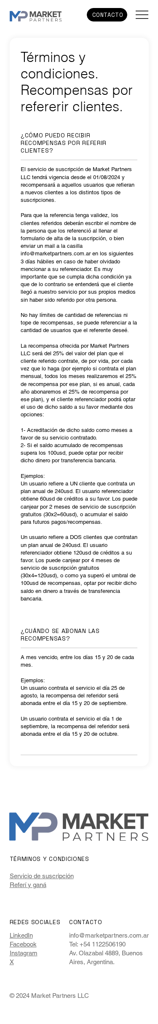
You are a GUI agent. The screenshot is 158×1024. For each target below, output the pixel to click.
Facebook (23, 944)
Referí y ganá (28, 884)
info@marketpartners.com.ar (56, 253)
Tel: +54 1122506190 (97, 944)
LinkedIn (21, 935)
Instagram (23, 953)
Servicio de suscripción (42, 875)
